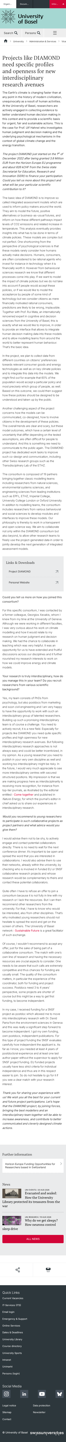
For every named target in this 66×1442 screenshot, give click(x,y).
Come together (24, 794)
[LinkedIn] (24, 1394)
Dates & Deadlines (12, 1332)
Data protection (41, 1405)
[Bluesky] (60, 1394)
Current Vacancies (12, 1298)
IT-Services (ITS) (11, 1305)
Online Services (11, 1325)
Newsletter (39, 1412)
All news (33, 1238)
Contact (6, 1419)
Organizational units (9, 4)
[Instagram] (6, 1394)
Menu (55, 33)
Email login (8, 1311)
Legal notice (9, 1405)
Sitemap (6, 1412)
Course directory (12, 1346)
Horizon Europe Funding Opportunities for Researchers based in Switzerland (30, 1165)
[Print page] (48, 1270)
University (18, 41)
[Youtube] (42, 1394)
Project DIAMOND (20, 571)
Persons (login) (11, 1373)
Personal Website (19, 582)
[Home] (6, 41)
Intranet (6, 1359)
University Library (12, 1339)
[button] (17, 1270)
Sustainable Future (27, 930)
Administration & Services (42, 41)
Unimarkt (7, 1366)
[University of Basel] (22, 17)
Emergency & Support (14, 1318)
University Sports (12, 1353)
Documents (25, 4)
